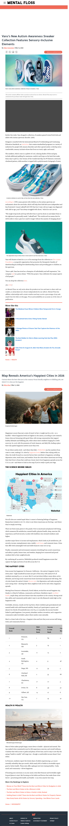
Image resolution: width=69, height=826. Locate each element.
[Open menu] (5, 3)
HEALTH (14, 360)
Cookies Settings (24, 823)
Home (7, 360)
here (25, 281)
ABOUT (11, 818)
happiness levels (34, 452)
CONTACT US (23, 818)
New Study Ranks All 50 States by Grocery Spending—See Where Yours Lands (33, 798)
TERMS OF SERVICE (25, 821)
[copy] (16, 52)
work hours (40, 543)
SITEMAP (52, 821)
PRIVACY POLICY (54, 818)
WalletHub (41, 450)
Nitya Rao (7, 385)
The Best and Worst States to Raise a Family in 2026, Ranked (27, 792)
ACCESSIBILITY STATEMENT (40, 821)
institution (25, 144)
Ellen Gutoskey (9, 48)
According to (9, 202)
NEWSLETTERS (37, 818)
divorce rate (32, 581)
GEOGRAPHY (16, 804)
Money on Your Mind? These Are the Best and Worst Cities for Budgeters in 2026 (34, 786)
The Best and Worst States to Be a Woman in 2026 (23, 789)
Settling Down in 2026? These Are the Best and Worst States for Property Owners (34, 795)
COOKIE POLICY (13, 821)
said (13, 274)
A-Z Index (11, 823)
